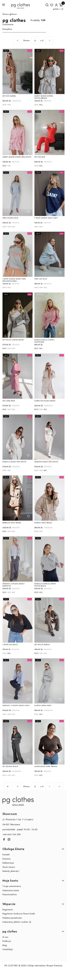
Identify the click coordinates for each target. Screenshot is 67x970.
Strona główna (9, 14)
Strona (26, 40)
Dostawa (6, 858)
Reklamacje (8, 862)
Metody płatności (10, 871)
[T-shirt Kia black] (17, 620)
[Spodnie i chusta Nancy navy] (17, 681)
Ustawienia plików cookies (15, 921)
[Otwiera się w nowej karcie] (3, 839)
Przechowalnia (9, 894)
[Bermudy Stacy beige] (17, 498)
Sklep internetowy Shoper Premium (45, 965)
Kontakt (6, 854)
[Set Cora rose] (17, 376)
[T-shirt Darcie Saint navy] (49, 193)
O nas (5, 937)
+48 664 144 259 (11, 834)
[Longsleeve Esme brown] (49, 741)
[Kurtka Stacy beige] (49, 498)
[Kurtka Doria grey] (49, 681)
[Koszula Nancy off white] (17, 437)
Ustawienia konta (10, 890)
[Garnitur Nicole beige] (49, 376)
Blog (4, 945)
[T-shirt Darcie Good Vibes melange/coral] (17, 254)
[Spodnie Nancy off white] (49, 437)
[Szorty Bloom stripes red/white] (17, 132)
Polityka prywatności (12, 917)
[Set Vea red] (49, 132)
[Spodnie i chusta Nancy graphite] (17, 559)
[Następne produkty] (49, 786)
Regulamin (7, 909)
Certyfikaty (7, 949)
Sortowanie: (8, 24)
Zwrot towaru (8, 867)
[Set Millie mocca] (49, 620)
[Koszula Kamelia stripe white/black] (49, 559)
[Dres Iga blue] (49, 254)
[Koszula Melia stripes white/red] (49, 315)
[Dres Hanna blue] (17, 193)
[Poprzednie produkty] (17, 786)
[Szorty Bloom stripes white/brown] (49, 71)
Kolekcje (6, 941)
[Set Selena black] (17, 741)
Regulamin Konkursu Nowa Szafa (18, 913)
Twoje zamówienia (11, 886)
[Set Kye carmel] (17, 71)
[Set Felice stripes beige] (17, 315)
